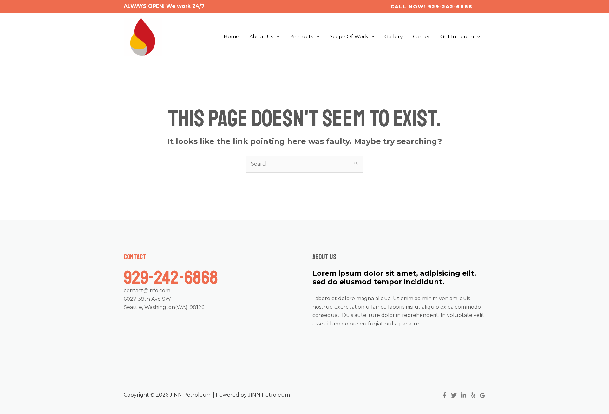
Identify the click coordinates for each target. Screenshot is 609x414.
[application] (276, 37)
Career (421, 37)
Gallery (393, 37)
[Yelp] (473, 395)
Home (231, 37)
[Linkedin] (463, 395)
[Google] (482, 395)
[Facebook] (444, 395)
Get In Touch (457, 37)
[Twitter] (454, 395)
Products (301, 37)
